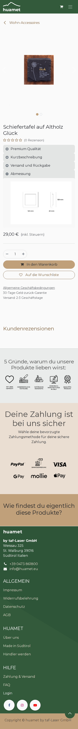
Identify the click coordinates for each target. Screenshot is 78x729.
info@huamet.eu (24, 569)
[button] (4, 70)
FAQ (6, 685)
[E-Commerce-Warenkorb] (61, 6)
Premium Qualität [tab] (26, 149)
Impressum (12, 590)
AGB (7, 615)
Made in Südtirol (17, 646)
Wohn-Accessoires (24, 23)
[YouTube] (35, 705)
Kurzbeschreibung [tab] (26, 157)
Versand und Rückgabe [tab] (30, 165)
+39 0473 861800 (24, 564)
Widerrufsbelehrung (20, 598)
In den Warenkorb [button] (41, 264)
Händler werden (17, 654)
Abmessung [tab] (21, 174)
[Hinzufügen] (23, 254)
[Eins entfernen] (7, 254)
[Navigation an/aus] (70, 6)
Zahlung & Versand (19, 677)
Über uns (11, 638)
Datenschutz (14, 607)
